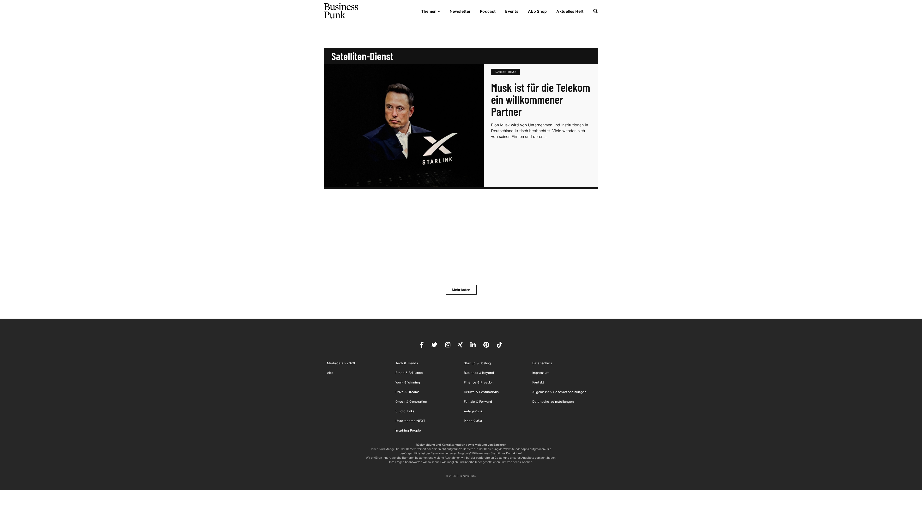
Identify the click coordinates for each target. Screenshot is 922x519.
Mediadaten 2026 (341, 363)
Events (511, 11)
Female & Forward (478, 401)
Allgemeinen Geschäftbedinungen (559, 392)
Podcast (488, 11)
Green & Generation (411, 401)
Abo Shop (537, 11)
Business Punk (341, 11)
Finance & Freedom (479, 382)
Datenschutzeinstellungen (553, 401)
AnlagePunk (473, 411)
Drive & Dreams (407, 392)
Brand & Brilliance (409, 373)
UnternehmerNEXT (410, 421)
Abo (330, 373)
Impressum (541, 373)
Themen (429, 11)
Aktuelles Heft (569, 11)
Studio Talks (405, 411)
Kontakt (538, 382)
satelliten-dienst (505, 72)
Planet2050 (473, 421)
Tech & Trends (406, 363)
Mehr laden (461, 290)
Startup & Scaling (477, 363)
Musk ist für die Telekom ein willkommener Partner (540, 99)
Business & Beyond (479, 373)
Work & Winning (407, 382)
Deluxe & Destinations (481, 392)
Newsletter (460, 11)
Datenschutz (542, 363)
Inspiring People (408, 430)
